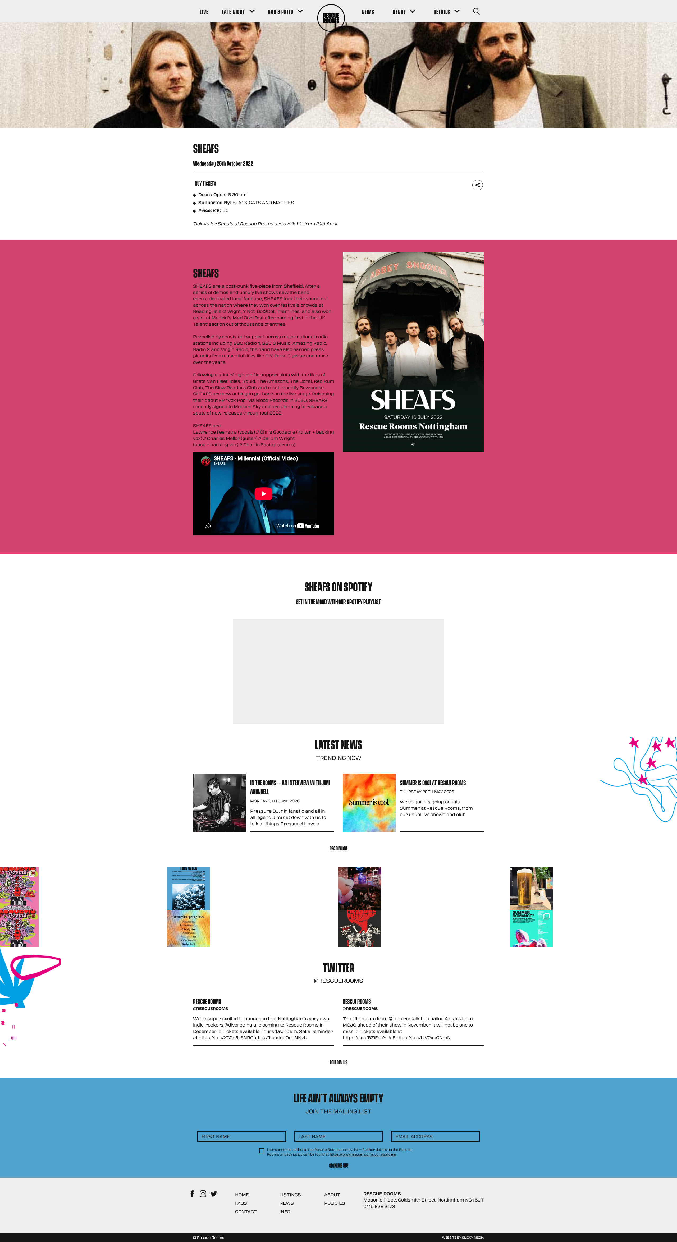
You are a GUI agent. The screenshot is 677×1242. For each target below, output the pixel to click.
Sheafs (225, 223)
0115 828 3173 (379, 1206)
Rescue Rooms (256, 223)
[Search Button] (476, 11)
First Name (216, 1136)
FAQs (241, 1203)
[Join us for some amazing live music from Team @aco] (531, 888)
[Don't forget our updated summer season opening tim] (188, 931)
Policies (334, 1203)
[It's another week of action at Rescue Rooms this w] (188, 888)
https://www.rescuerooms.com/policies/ (363, 1154)
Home (242, 1195)
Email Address (414, 1136)
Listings (290, 1195)
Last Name (312, 1136)
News (287, 1203)
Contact (246, 1211)
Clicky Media (473, 1237)
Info (285, 1211)
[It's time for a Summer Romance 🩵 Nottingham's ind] (531, 931)
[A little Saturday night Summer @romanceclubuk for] (359, 888)
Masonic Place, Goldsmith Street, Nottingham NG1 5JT (423, 1200)
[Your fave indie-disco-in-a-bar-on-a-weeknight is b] (359, 931)
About (332, 1195)
